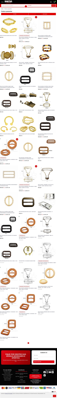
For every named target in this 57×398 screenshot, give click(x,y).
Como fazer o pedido (7, 371)
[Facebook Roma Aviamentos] (45, 372)
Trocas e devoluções (21, 380)
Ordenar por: (38, 14)
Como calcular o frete (7, 377)
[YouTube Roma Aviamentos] (50, 372)
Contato (21, 379)
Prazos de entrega (7, 378)
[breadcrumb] (2, 8)
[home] (8, 2)
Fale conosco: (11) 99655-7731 (21, 371)
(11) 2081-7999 (32, 6)
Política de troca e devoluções (7, 374)
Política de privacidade (36, 372)
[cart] (54, 2)
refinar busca (14, 14)
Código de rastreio (7, 379)
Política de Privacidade (8, 393)
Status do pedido (7, 372)
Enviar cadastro (37, 361)
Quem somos (35, 371)
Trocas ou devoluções (7, 375)
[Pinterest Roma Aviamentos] (53, 372)
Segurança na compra (21, 382)
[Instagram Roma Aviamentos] (47, 372)
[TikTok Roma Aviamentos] (45, 375)
